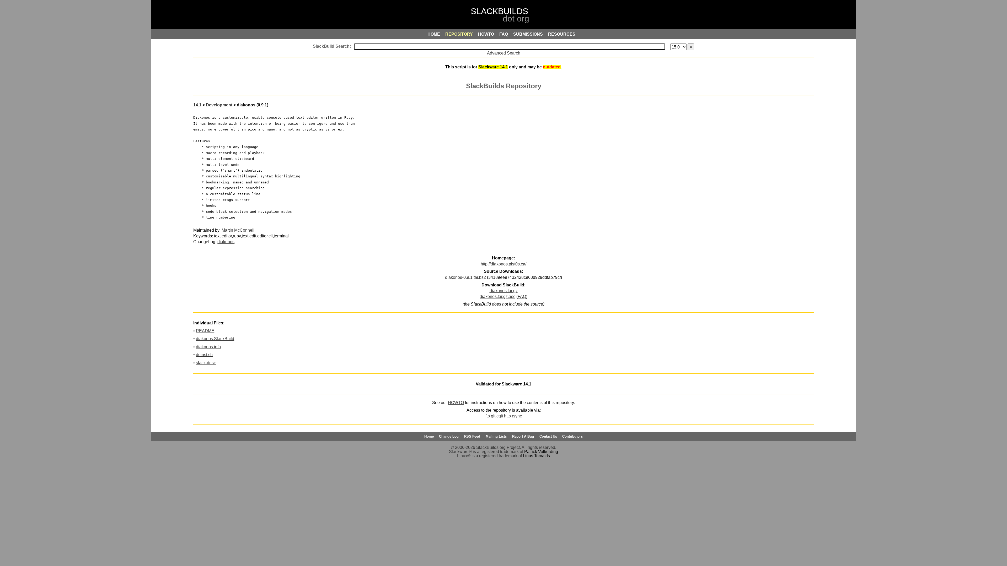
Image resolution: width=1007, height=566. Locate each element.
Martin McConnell (238, 230)
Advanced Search (503, 53)
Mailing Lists (496, 436)
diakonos (225, 242)
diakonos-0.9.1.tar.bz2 (465, 277)
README (205, 331)
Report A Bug (523, 436)
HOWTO (456, 402)
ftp (487, 416)
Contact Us (548, 436)
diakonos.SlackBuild (215, 338)
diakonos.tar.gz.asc (497, 296)
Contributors (572, 436)
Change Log (449, 436)
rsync (517, 416)
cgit (499, 416)
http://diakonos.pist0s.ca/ (503, 264)
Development (219, 105)
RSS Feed (472, 436)
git (493, 416)
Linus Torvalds (536, 456)
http (507, 416)
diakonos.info (208, 347)
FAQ (522, 296)
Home (429, 436)
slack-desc (206, 363)
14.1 (197, 105)
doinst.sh (204, 354)
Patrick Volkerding (541, 451)
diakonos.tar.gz (504, 291)
